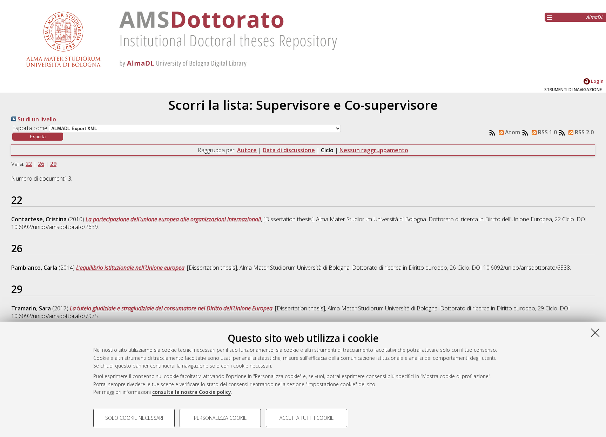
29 (53, 164)
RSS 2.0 (583, 132)
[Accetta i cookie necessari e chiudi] (595, 332)
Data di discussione (289, 150)
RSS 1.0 (547, 132)
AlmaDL (595, 17)
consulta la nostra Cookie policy (191, 392)
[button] (37, 137)
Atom (512, 132)
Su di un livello (36, 119)
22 (29, 164)
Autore (247, 150)
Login (597, 81)
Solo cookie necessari (134, 418)
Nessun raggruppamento (373, 150)
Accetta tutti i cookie (307, 418)
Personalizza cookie (220, 418)
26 (41, 164)
